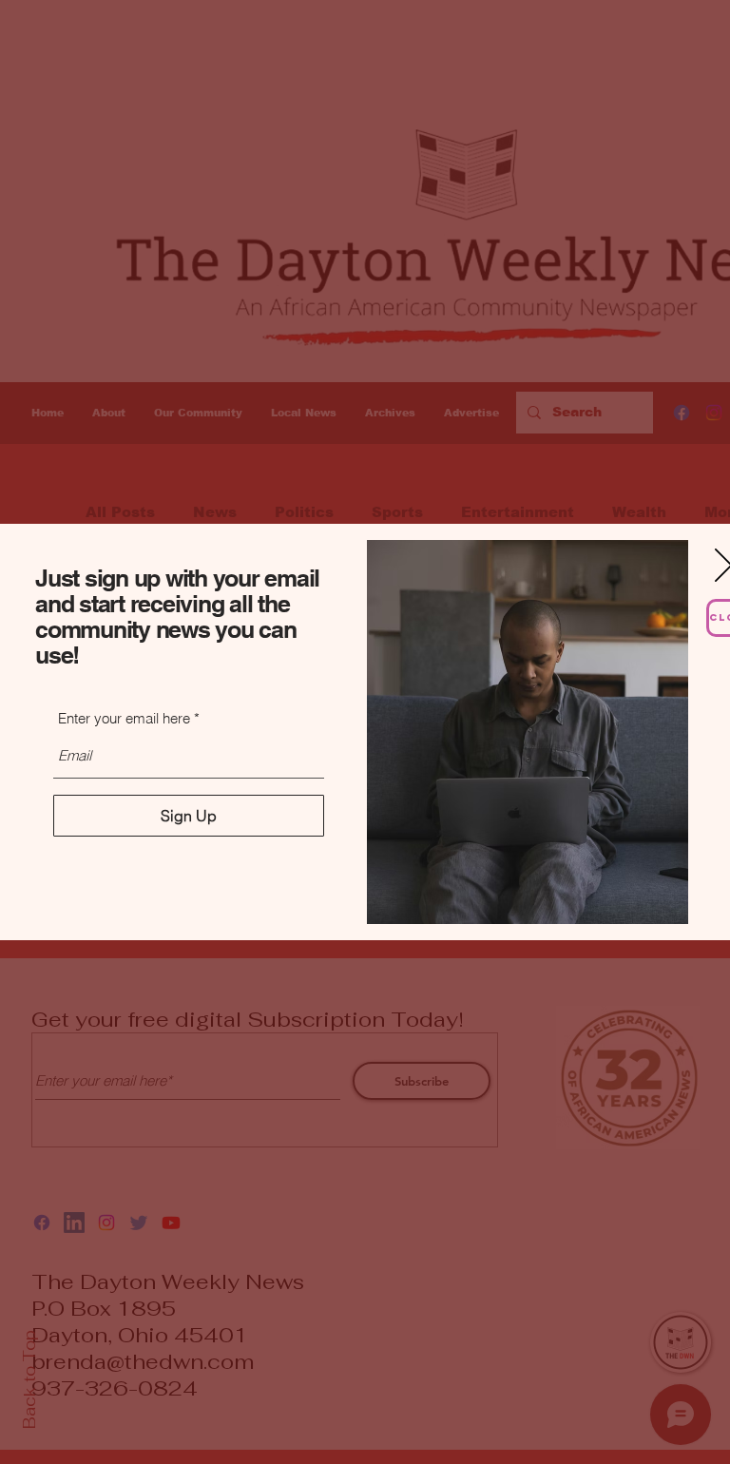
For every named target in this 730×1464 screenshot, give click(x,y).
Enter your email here (124, 718)
